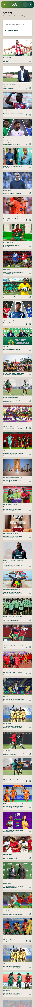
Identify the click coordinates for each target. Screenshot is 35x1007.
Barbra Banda (16, 777)
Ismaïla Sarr (14, 111)
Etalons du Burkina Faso (8, 242)
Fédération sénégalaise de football (11, 616)
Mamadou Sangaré (7, 57)
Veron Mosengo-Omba (12, 881)
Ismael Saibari (6, 533)
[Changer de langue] (30, 4)
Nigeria (5, 397)
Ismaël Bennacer (7, 140)
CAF (4, 346)
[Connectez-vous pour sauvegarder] (30, 61)
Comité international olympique (10, 589)
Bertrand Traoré (7, 137)
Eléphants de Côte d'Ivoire (9, 560)
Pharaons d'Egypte (15, 216)
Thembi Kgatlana (20, 803)
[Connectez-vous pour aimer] (26, 61)
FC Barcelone (6, 216)
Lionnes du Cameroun (13, 397)
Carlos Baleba (6, 269)
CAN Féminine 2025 (7, 504)
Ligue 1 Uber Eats (7, 320)
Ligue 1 (13, 320)
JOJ (20, 589)
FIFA (8, 346)
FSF (21, 616)
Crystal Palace (6, 111)
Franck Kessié (15, 137)
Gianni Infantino (13, 346)
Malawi (15, 504)
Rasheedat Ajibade (7, 777)
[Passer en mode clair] (25, 4)
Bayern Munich (14, 533)
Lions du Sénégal (7, 190)
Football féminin (15, 477)
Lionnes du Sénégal (7, 854)
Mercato (20, 111)
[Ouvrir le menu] (4, 4)
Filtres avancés (13, 31)
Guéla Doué (6, 562)
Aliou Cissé (12, 84)
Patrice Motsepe (7, 883)
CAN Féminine (6, 424)
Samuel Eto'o (6, 84)
